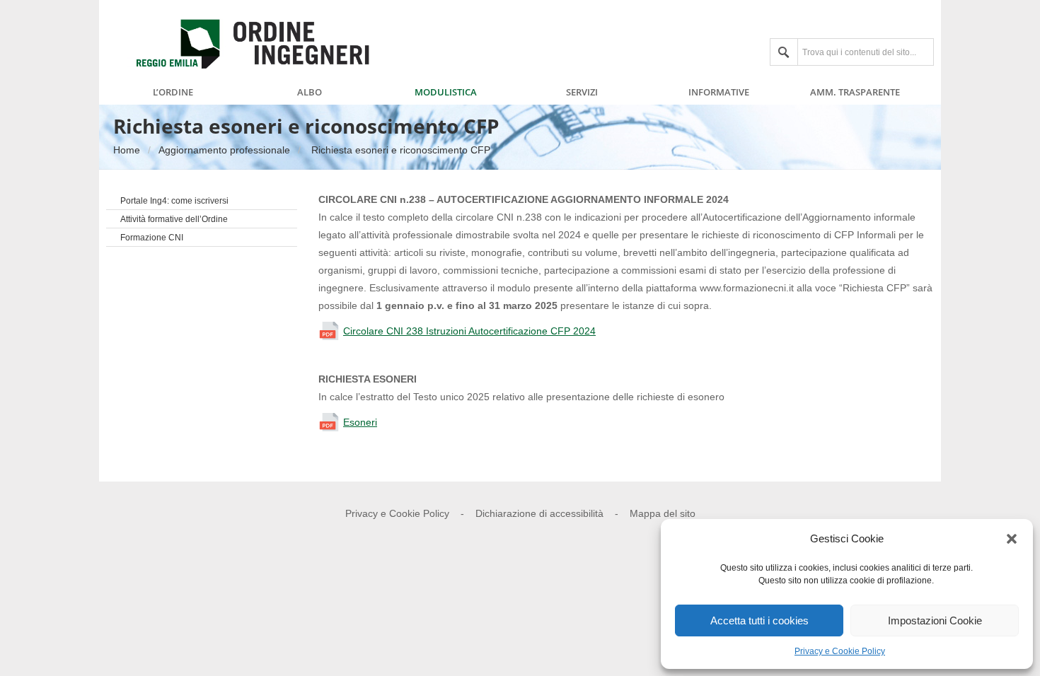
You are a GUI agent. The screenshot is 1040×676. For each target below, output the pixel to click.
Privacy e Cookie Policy (840, 651)
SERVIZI (582, 92)
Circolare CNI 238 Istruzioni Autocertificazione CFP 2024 (469, 331)
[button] (1012, 539)
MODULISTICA (446, 92)
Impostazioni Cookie (935, 620)
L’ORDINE (173, 92)
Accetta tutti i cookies (759, 620)
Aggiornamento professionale (224, 150)
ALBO (309, 92)
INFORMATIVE (718, 92)
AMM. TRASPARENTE (855, 92)
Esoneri (360, 422)
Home (126, 150)
